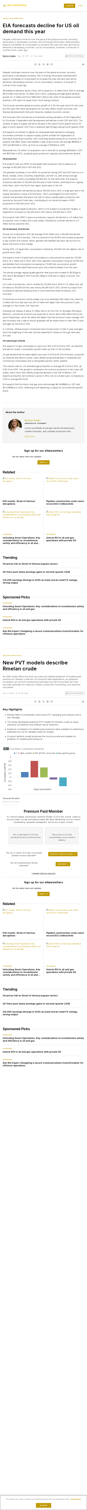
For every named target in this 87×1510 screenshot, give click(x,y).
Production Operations (13, 18)
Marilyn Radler (9, 56)
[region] (43, 1502)
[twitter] (43, 64)
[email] (52, 64)
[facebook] (35, 64)
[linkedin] (39, 64)
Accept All (43, 1505)
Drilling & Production (12, 655)
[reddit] (47, 64)
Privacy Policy (76, 1499)
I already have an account (43, 873)
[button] (4, 5)
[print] (83, 64)
